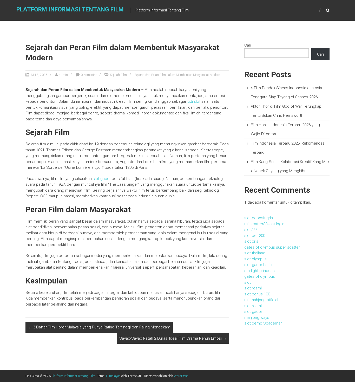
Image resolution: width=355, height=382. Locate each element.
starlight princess (259, 270)
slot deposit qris (258, 218)
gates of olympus (259, 276)
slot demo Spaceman (263, 323)
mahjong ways (256, 317)
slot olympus (255, 259)
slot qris (251, 241)
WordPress (181, 376)
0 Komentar (89, 75)
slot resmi (253, 288)
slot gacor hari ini (259, 264)
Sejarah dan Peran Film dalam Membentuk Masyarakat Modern (177, 75)
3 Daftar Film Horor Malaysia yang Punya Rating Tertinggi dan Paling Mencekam (99, 327)
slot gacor (102, 178)
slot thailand (254, 253)
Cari (247, 45)
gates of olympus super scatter (272, 247)
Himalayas (113, 376)
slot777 (250, 229)
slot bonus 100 (257, 294)
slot (247, 282)
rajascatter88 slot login (264, 224)
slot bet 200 (254, 235)
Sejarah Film (118, 75)
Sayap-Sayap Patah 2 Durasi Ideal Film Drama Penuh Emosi (173, 338)
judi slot (193, 101)
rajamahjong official (261, 299)
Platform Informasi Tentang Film (70, 9)
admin (63, 75)
